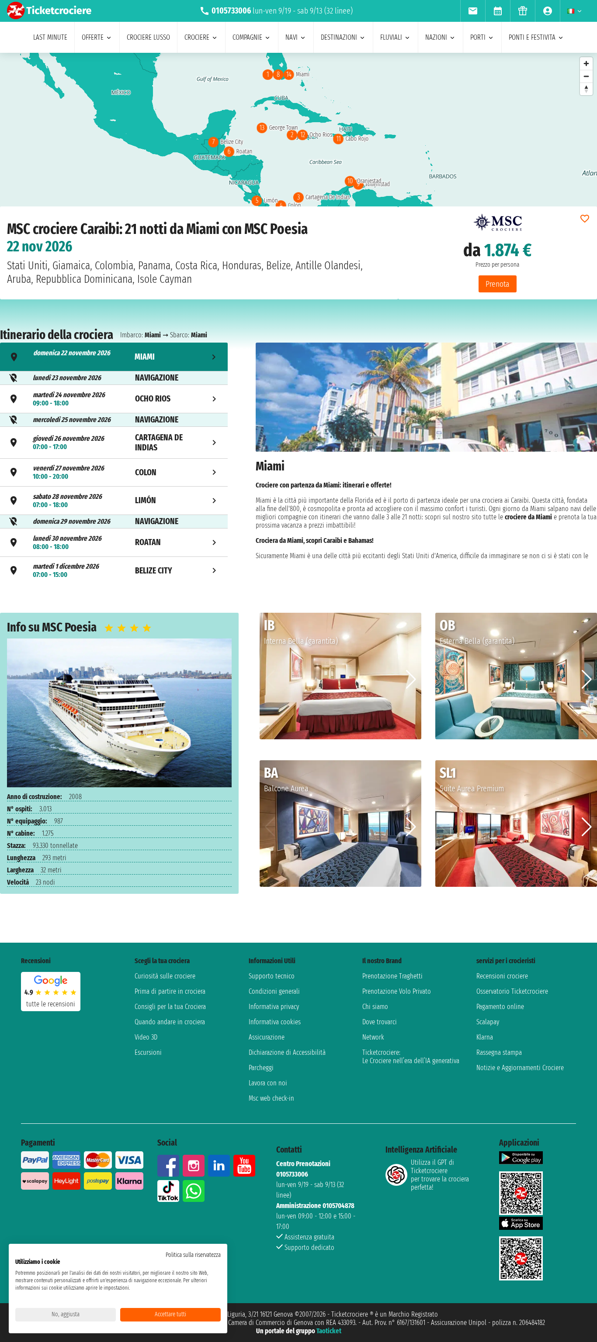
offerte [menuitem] (93, 37)
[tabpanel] (426, 464)
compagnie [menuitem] (247, 37)
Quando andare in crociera (170, 1022)
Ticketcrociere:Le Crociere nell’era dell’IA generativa (410, 1056)
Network (373, 1037)
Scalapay (487, 1022)
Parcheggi (261, 1068)
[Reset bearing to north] (586, 88)
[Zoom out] (586, 76)
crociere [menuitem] (196, 37)
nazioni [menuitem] (436, 37)
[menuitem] (472, 11)
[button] (411, 679)
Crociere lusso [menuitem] (148, 37)
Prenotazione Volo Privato (396, 991)
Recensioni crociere (502, 976)
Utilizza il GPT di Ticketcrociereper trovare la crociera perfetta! (440, 1174)
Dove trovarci (379, 1022)
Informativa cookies (275, 1022)
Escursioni (148, 1052)
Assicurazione (267, 1037)
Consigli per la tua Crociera (170, 1006)
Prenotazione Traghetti (392, 976)
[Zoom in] (586, 63)
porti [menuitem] (478, 37)
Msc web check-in (271, 1098)
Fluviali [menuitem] (391, 37)
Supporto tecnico (272, 976)
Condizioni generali (274, 991)
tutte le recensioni (50, 1004)
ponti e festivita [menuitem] (532, 37)
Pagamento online (500, 1006)
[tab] (114, 357)
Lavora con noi (268, 1083)
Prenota (498, 284)
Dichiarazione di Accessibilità (287, 1052)
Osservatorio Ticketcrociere (512, 991)
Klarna (484, 1037)
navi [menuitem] (291, 37)
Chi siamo (375, 1006)
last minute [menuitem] (50, 37)
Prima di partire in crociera (170, 991)
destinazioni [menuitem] (339, 37)
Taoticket (328, 1331)
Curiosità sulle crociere (165, 976)
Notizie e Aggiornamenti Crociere (520, 1068)
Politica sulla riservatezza (193, 1255)
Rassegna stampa (499, 1052)
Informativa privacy (274, 1006)
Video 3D (146, 1037)
